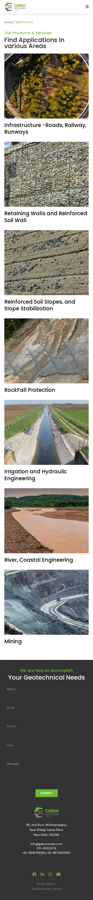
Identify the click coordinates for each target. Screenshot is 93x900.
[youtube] (58, 874)
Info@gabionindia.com (46, 844)
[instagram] (50, 874)
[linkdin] (42, 874)
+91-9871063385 (58, 853)
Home (8, 22)
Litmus (57, 889)
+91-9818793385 (34, 853)
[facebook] (34, 874)
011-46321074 (46, 848)
